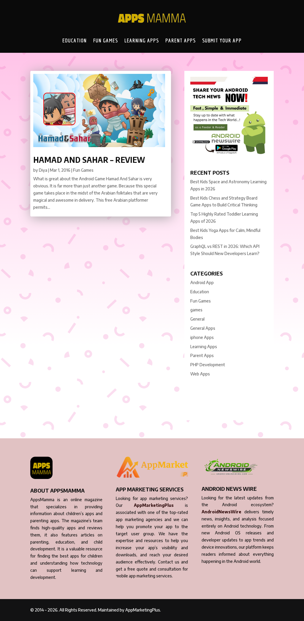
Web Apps (200, 373)
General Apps (202, 328)
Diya (43, 170)
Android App (202, 282)
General (197, 318)
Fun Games (105, 40)
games (196, 309)
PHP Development (207, 364)
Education (74, 40)
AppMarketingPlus (154, 505)
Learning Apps (141, 40)
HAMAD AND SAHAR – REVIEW (89, 160)
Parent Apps (180, 40)
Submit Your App (222, 40)
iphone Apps (202, 337)
